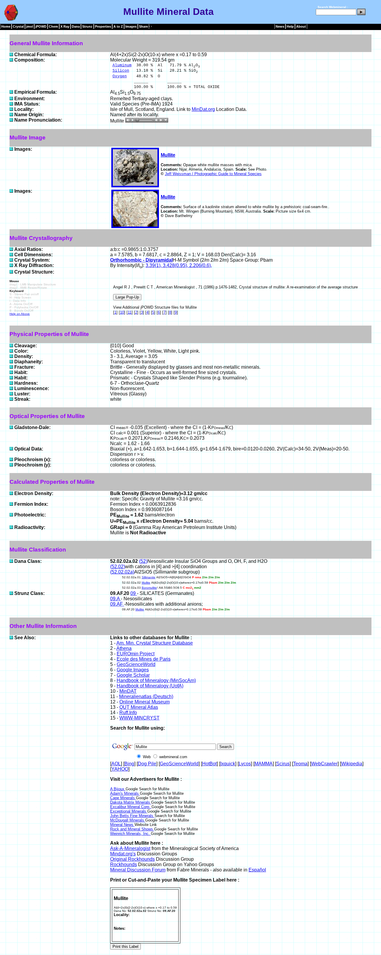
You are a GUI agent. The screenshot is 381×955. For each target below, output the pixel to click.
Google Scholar (133, 675)
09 (133, 593)
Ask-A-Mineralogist (130, 848)
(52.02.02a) (122, 571)
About (301, 26)
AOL (116, 763)
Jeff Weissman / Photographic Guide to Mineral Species (213, 174)
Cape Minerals (123, 798)
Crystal (18, 26)
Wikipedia (351, 763)
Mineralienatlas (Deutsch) (146, 696)
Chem (53, 26)
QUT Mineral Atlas (138, 707)
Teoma (300, 763)
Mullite (168, 155)
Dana (76, 26)
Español (257, 869)
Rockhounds (123, 864)
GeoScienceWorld (136, 664)
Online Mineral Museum (144, 701)
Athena (124, 648)
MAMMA (263, 763)
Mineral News (122, 824)
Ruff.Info (128, 712)
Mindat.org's (123, 853)
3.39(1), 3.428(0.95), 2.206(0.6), (179, 265)
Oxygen (120, 76)
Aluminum (122, 65)
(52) (143, 561)
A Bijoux (118, 789)
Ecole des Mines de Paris (144, 659)
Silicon (121, 70)
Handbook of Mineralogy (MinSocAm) (156, 680)
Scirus (283, 763)
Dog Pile (147, 763)
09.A (115, 598)
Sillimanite (148, 577)
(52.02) (117, 566)
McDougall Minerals (127, 820)
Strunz (87, 26)
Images (131, 26)
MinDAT (128, 691)
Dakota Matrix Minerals (130, 802)
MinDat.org (203, 109)
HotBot (209, 763)
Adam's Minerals (125, 793)
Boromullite (149, 587)
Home (5, 26)
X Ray (64, 26)
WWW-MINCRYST (139, 717)
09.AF (117, 604)
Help (290, 26)
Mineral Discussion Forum (137, 869)
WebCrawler (324, 763)
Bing (129, 763)
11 (130, 312)
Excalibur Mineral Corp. (131, 807)
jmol (29, 26)
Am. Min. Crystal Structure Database (154, 642)
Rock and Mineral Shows (132, 829)
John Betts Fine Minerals (132, 815)
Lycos (245, 763)
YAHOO (119, 769)
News (280, 26)
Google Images (133, 669)
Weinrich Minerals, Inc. (130, 833)
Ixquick (227, 763)
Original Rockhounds (132, 859)
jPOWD (40, 26)
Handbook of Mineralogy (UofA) (150, 685)
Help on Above (20, 313)
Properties (103, 26)
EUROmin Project (135, 653)
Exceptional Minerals (128, 811)
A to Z (118, 26)
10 (122, 312)
